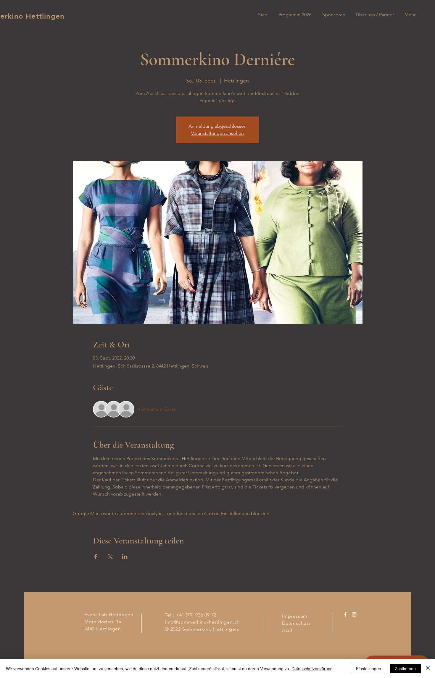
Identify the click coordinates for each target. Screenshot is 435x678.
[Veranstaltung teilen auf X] (110, 556)
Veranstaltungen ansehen (217, 133)
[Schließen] (427, 668)
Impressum (294, 616)
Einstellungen (368, 668)
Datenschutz (297, 623)
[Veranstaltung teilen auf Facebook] (96, 556)
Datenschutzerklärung (312, 668)
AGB (287, 630)
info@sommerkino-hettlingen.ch (202, 622)
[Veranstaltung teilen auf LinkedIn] (125, 556)
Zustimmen (405, 668)
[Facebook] (345, 614)
